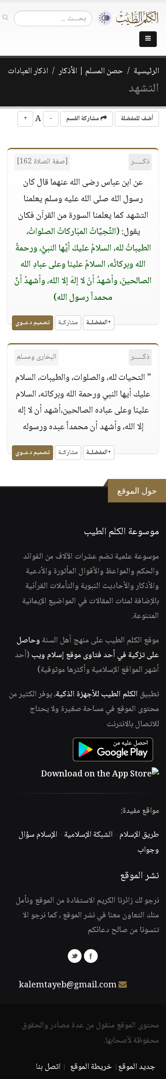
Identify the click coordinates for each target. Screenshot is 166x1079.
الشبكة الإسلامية (88, 835)
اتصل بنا (48, 1067)
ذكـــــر (140, 162)
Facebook (91, 956)
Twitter (75, 956)
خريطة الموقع (91, 1067)
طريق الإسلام (139, 835)
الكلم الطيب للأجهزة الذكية (97, 694)
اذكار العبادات (28, 71)
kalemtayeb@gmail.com (68, 985)
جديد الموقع (136, 1067)
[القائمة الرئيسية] (148, 39)
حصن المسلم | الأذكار (91, 71)
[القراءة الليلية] (102, 18)
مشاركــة (68, 322)
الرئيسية (146, 71)
